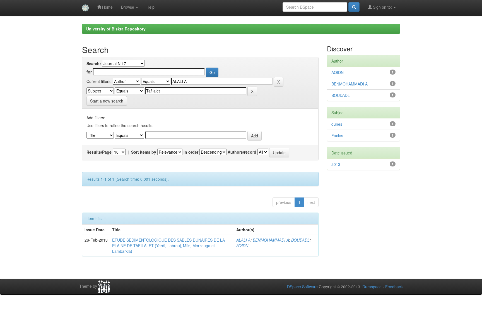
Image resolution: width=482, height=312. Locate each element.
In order (191, 152)
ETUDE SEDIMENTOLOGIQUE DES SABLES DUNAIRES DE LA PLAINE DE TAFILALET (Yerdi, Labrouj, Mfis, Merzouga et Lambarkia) (168, 245)
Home (107, 7)
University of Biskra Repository (116, 29)
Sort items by (143, 152)
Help (150, 7)
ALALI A (243, 240)
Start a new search (106, 101)
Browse (128, 7)
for (89, 72)
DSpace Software (302, 286)
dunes (336, 124)
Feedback (394, 286)
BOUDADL (300, 240)
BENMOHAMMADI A (271, 240)
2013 (335, 164)
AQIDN (242, 245)
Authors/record (242, 152)
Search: (93, 63)
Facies (337, 135)
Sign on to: (382, 7)
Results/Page (99, 152)
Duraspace (372, 286)
